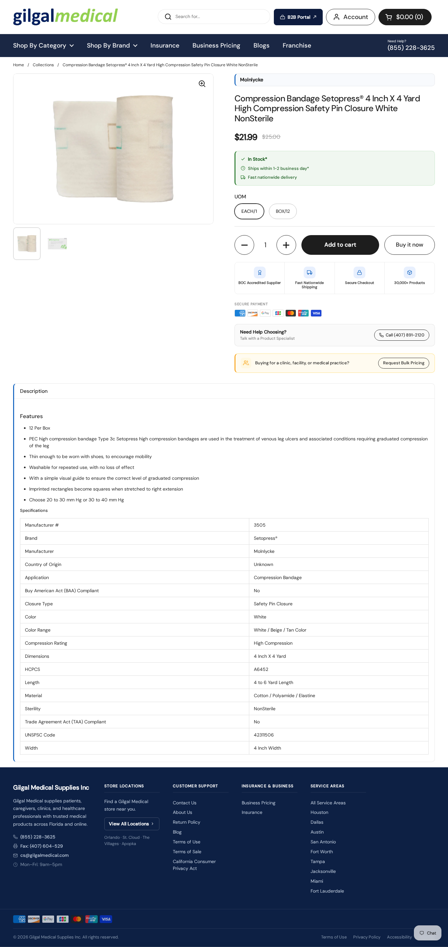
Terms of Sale (187, 852)
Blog (177, 832)
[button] (405, 17)
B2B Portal (299, 17)
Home (18, 65)
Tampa (318, 861)
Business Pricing (258, 803)
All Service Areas (328, 803)
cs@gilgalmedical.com (44, 855)
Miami (317, 881)
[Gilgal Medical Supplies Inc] (65, 17)
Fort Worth (322, 852)
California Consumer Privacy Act (194, 864)
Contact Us (184, 803)
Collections (43, 65)
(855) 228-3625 (37, 837)
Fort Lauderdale (327, 891)
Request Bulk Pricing (403, 363)
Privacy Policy (366, 937)
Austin (317, 832)
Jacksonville (323, 871)
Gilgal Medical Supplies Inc (54, 937)
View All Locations (129, 824)
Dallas (317, 822)
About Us (182, 812)
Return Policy (186, 822)
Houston (319, 812)
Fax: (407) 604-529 (41, 846)
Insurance (252, 812)
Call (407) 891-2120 (405, 335)
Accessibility (399, 937)
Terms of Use (186, 842)
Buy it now (409, 244)
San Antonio (323, 842)
